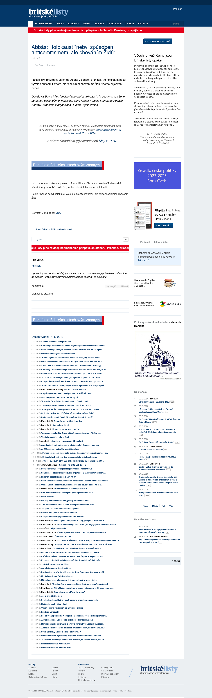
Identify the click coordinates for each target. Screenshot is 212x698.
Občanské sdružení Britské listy (58, 690)
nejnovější (111, 286)
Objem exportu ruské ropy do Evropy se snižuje (62, 607)
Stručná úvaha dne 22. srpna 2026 (156, 401)
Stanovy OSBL (107, 667)
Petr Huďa (45, 588)
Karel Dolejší (47, 421)
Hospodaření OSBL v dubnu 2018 (55, 643)
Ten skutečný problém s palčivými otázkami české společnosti (80, 584)
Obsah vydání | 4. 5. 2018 (47, 337)
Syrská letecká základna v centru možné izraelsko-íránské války (69, 599)
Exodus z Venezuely (50, 611)
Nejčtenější (140, 392)
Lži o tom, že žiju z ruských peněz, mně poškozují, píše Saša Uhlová (156, 410)
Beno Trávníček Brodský (52, 389)
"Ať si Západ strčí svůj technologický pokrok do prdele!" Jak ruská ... (71, 377)
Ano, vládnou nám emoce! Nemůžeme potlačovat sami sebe (67, 504)
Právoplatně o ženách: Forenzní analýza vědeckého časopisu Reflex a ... (89, 540)
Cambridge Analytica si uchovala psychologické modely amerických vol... (73, 345)
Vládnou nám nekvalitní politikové (56, 341)
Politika (55, 670)
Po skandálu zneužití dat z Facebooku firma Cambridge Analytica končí (72, 572)
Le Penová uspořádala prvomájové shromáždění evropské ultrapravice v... (74, 615)
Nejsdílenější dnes (145, 519)
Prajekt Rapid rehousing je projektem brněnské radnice (76, 548)
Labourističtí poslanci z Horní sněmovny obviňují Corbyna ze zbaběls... (72, 373)
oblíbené (124, 286)
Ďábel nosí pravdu (63, 536)
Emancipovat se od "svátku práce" (69, 592)
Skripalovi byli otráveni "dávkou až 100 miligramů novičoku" (67, 413)
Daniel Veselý (47, 544)
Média (54, 673)
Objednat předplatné (157, 41)
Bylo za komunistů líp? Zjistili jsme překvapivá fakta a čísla (67, 492)
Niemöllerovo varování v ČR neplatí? (67, 441)
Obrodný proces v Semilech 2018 (56, 568)
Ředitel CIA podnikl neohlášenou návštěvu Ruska (157, 458)
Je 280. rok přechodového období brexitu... (60, 449)
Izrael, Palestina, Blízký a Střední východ (54, 229)
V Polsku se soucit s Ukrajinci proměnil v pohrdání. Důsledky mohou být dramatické (157, 432)
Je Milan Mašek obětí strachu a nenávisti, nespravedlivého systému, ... (82, 588)
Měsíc (155, 505)
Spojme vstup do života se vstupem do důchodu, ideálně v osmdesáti (156, 468)
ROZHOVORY (73, 23)
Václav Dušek (47, 536)
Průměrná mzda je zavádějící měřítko (70, 488)
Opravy (81, 673)
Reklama (82, 676)
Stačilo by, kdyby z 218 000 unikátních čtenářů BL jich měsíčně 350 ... (73, 460)
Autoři (130, 23)
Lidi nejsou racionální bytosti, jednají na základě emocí (65, 500)
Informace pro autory (110, 673)
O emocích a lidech (60, 425)
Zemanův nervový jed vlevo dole (68, 421)
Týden (145, 505)
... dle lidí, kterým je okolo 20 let (55, 564)
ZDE (58, 213)
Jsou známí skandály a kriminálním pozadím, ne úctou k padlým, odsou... (73, 639)
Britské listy (50, 13)
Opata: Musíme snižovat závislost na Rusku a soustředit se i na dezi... (71, 484)
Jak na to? (143, 260)
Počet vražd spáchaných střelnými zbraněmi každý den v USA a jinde (71, 349)
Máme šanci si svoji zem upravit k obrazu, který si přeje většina (69, 580)
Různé (54, 676)
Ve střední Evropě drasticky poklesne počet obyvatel (64, 401)
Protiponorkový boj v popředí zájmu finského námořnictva (66, 468)
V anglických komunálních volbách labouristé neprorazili (66, 405)
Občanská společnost (37, 676)
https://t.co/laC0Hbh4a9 (108, 129)
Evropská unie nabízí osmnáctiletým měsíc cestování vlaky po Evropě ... (73, 381)
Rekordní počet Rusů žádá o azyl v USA (58, 476)
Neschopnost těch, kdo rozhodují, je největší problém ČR (79, 520)
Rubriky (99, 23)
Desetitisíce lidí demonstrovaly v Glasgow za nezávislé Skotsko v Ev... (72, 361)
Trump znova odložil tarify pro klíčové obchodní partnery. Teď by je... (71, 433)
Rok (163, 505)
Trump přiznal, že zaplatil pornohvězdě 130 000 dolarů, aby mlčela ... (71, 409)
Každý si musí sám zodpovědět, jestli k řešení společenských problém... (73, 556)
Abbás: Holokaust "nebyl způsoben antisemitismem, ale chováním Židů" (73, 627)
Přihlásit (177, 9)
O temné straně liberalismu (153, 449)
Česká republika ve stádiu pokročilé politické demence (81, 532)
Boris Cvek (46, 425)
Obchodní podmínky (86, 680)
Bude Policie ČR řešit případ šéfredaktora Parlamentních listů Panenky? (157, 531)
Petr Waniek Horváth (159, 536)
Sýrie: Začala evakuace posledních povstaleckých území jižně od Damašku (74, 480)
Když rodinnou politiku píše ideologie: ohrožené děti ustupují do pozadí (159, 541)
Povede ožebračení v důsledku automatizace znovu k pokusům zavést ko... (75, 452)
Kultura (31, 673)
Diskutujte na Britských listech (72, 464)
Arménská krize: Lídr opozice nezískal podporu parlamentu (67, 619)
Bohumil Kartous (49, 464)
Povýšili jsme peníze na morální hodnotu (59, 512)
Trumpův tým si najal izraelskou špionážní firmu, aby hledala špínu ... (71, 357)
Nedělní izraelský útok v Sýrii (54, 604)
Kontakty (81, 670)
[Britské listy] (68, 166)
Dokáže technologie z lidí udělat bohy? (58, 353)
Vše (171, 505)
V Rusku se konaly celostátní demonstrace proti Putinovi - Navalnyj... (71, 365)
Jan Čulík (45, 441)
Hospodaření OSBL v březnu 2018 (56, 647)
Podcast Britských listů (154, 242)
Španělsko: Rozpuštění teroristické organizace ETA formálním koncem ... (73, 472)
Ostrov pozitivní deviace (75, 389)
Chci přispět (163, 225)
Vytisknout (40, 239)
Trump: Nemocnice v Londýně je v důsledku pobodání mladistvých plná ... (73, 385)
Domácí (55, 667)
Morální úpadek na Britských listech (57, 576)
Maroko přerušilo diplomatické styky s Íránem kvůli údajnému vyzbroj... (72, 623)
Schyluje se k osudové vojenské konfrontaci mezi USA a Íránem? (83, 544)
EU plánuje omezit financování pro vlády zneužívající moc (66, 393)
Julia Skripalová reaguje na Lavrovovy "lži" (60, 397)
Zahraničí (32, 667)
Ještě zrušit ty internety (51, 595)
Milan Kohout (47, 488)
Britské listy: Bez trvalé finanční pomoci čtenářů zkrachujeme (69, 457)
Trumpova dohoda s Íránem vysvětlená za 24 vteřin (158, 494)
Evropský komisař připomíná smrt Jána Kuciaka (62, 516)
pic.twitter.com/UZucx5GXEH (80, 133)
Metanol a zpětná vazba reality (65, 429)
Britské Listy (159, 670)
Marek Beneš (47, 520)
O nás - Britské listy (86, 667)
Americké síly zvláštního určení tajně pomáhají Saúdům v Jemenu (70, 445)
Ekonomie (32, 670)
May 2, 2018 (108, 140)
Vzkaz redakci (107, 670)
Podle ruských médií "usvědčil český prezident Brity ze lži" (67, 417)
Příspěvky (143, 23)
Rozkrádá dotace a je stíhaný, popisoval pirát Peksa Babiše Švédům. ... (72, 635)
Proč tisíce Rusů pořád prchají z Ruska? (159, 442)
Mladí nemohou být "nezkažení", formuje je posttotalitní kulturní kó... (87, 524)
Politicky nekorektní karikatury (157, 324)
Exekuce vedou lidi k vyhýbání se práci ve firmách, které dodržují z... (71, 560)
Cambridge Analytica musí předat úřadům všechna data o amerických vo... (74, 369)
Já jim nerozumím (58, 528)
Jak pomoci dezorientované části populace (60, 508)
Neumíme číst (47, 496)
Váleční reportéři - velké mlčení (55, 437)
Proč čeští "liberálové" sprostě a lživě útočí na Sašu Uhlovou (159, 420)
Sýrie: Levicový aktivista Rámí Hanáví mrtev (61, 631)
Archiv (60, 23)
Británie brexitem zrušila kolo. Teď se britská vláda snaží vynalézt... (70, 552)
